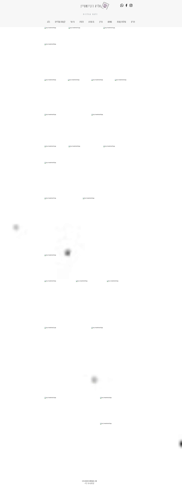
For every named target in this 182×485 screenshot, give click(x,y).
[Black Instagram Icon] (131, 5)
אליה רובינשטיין (91, 6)
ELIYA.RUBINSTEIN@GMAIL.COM (89, 481)
